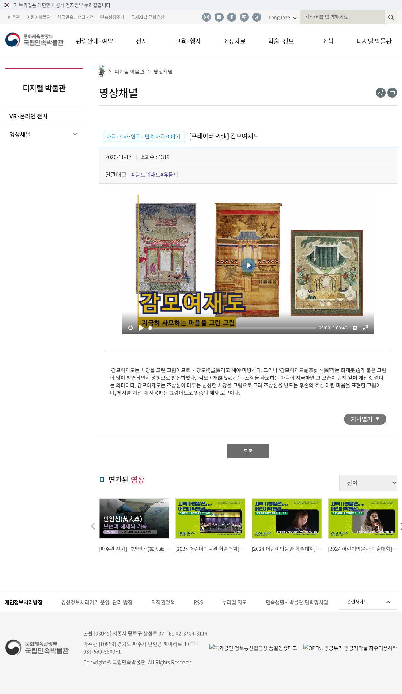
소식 (327, 41)
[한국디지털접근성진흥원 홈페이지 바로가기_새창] (253, 647)
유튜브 (219, 17)
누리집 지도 (234, 602)
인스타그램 (206, 17)
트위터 (256, 17)
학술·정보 (281, 41)
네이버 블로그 (244, 17)
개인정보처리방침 (23, 602)
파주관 (14, 17)
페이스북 (231, 17)
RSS (198, 602)
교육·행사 (188, 41)
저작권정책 (163, 602)
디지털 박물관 (374, 41)
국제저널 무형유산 (148, 17)
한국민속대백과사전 (75, 17)
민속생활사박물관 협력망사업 (297, 602)
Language (279, 17)
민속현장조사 (112, 17)
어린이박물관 (38, 17)
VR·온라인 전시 (28, 116)
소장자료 (234, 41)
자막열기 (361, 419)
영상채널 (20, 134)
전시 (141, 41)
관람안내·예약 (94, 41)
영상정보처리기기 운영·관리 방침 (97, 602)
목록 (248, 451)
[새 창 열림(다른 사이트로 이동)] (347, 647)
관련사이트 (357, 601)
